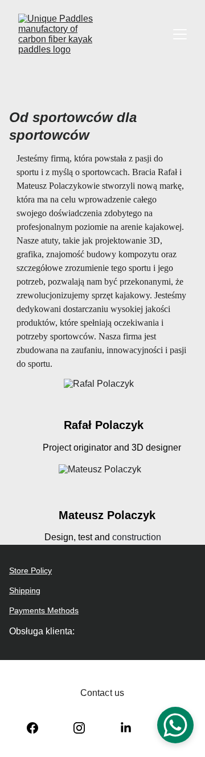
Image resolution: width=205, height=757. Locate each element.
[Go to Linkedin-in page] (126, 728)
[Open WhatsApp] (175, 725)
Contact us (102, 693)
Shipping (24, 590)
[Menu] (180, 34)
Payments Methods (44, 610)
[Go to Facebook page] (32, 728)
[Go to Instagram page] (79, 728)
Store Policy (30, 570)
